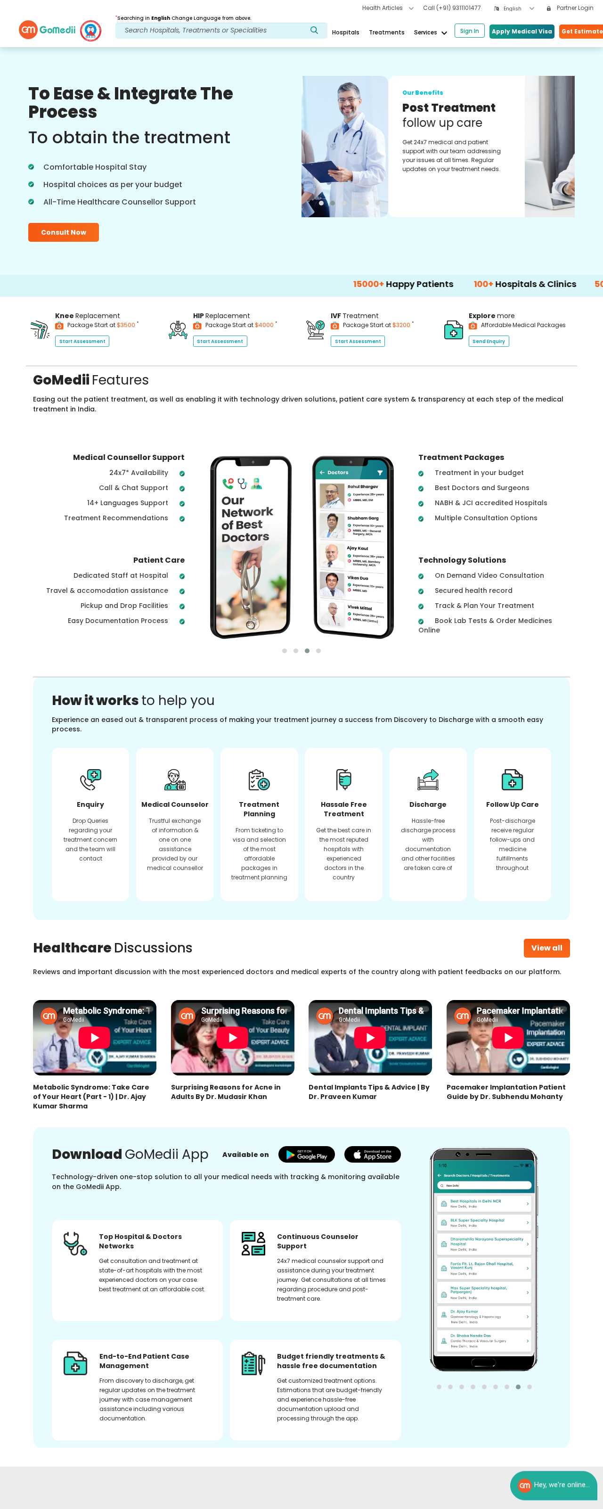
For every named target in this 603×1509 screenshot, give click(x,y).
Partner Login (574, 8)
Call (452, 8)
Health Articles (383, 8)
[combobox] (519, 8)
